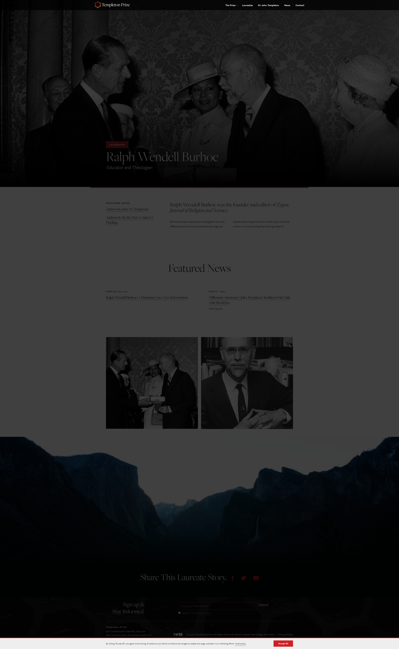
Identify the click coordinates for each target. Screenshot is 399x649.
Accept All (283, 643)
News (287, 5)
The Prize (230, 5)
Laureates (247, 5)
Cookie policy (240, 643)
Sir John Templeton (268, 5)
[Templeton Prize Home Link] (112, 5)
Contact (300, 5)
